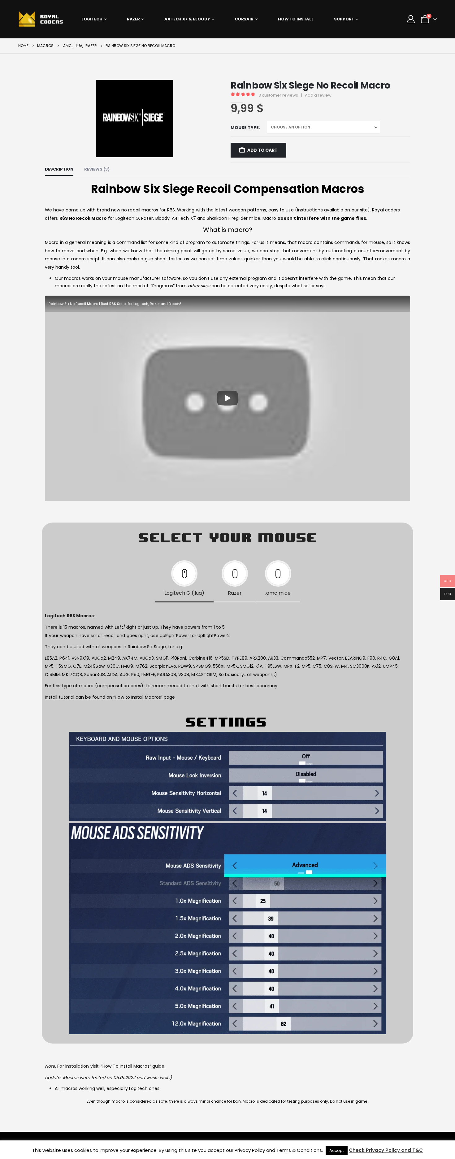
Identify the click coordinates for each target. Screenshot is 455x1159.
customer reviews (278, 95)
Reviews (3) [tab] (97, 169)
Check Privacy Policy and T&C (386, 1150)
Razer (133, 19)
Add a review (318, 95)
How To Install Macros (125, 1066)
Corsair (244, 19)
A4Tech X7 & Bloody (187, 19)
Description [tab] (59, 169)
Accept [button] (336, 1150)
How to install (296, 19)
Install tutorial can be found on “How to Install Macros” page (110, 697)
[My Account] (411, 19)
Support (344, 19)
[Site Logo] (43, 19)
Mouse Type (245, 127)
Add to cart (262, 150)
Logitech (91, 19)
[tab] (184, 580)
